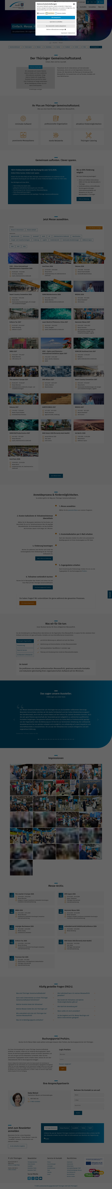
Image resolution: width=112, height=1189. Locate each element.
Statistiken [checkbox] (51, 13)
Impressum (64, 33)
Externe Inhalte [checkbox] (61, 13)
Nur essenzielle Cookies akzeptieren (56, 26)
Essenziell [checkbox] (42, 13)
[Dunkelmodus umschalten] (74, 4)
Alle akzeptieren (56, 17)
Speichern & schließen (56, 22)
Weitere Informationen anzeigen (55, 29)
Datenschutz (71, 33)
